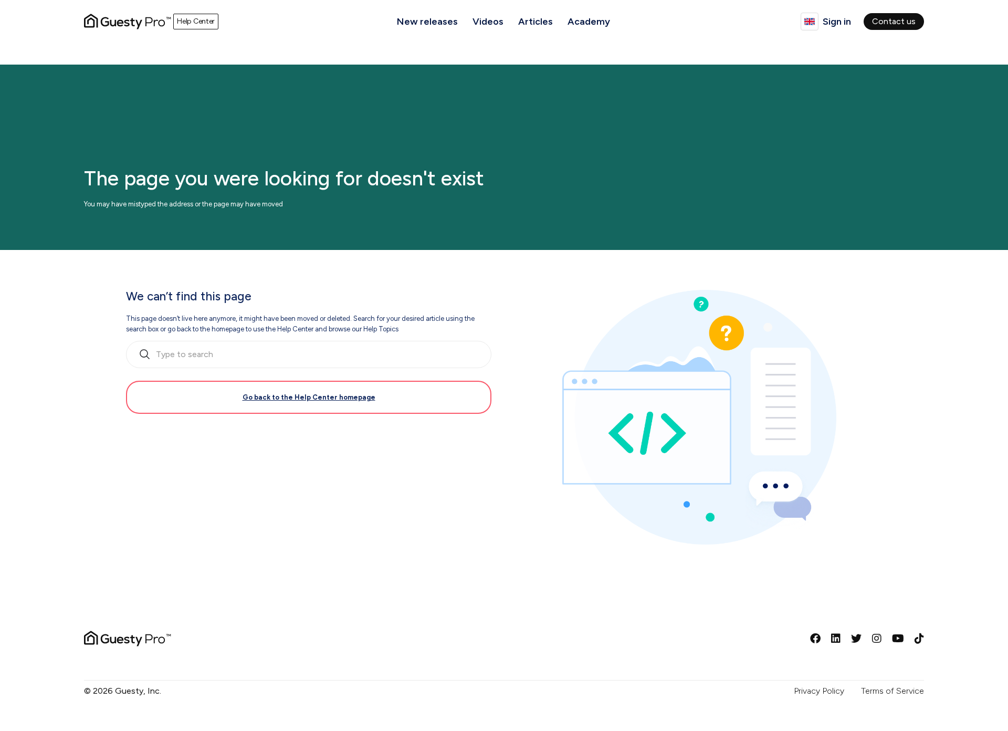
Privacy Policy (819, 691)
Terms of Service (892, 691)
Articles (535, 21)
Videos (487, 21)
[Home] (127, 21)
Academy (589, 21)
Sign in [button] (837, 21)
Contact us (894, 21)
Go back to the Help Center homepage (309, 397)
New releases (427, 21)
